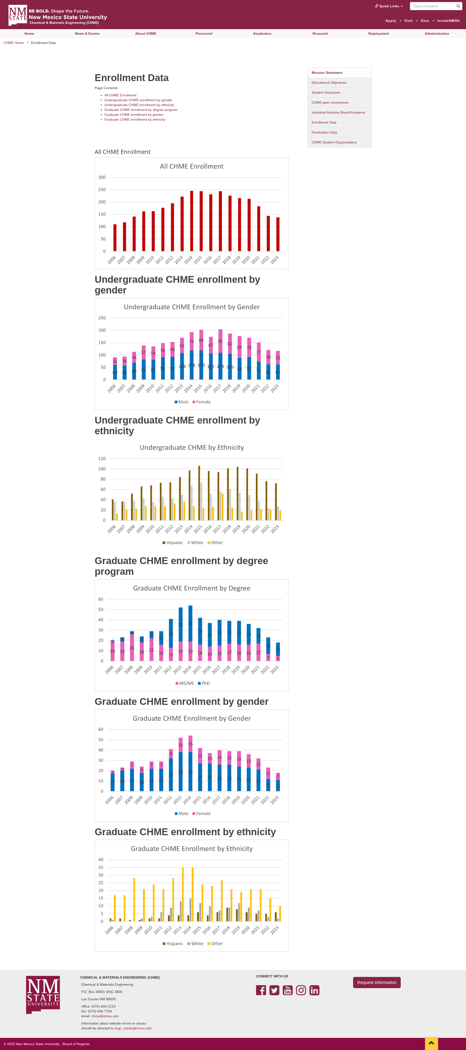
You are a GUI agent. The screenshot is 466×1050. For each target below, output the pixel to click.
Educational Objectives (329, 82)
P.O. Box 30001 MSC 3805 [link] (101, 992)
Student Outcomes (326, 92)
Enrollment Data (324, 122)
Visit (408, 21)
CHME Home (14, 43)
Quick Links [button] (389, 6)
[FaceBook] (261, 993)
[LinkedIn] (314, 993)
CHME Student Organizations (334, 142)
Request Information (377, 982)
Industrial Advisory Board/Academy (338, 112)
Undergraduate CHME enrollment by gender (138, 100)
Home (29, 33)
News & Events (87, 33)
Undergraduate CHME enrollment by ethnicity (139, 105)
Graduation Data (324, 132)
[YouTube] (288, 993)
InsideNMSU (448, 21)
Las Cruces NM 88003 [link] (98, 999)
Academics (262, 33)
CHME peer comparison (330, 102)
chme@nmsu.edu (105, 1016)
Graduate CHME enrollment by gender (134, 115)
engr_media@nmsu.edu (133, 1028)
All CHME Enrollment (120, 95)
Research (320, 33)
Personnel (204, 33)
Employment (378, 33)
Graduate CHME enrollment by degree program (141, 110)
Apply (390, 21)
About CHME (145, 33)
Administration (437, 33)
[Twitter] (274, 993)
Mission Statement (327, 73)
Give (425, 21)
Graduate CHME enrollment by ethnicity (134, 119)
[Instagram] (301, 993)
